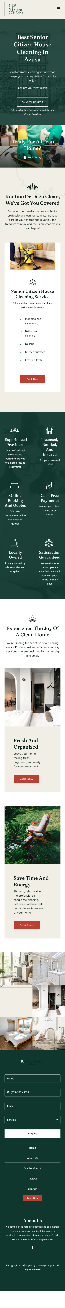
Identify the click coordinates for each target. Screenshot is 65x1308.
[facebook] (32, 1247)
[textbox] (32, 48)
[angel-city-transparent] (16, 3)
